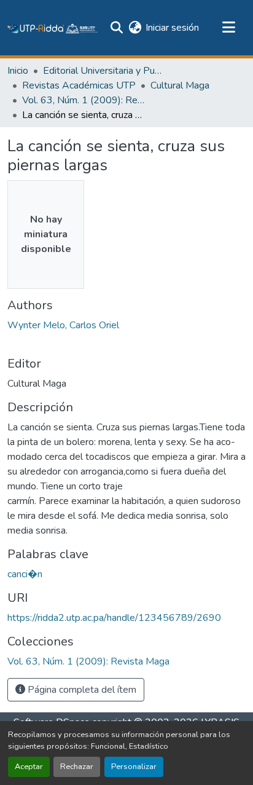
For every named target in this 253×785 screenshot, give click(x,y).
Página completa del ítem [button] (80, 689)
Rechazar (76, 766)
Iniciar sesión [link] (172, 27)
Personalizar (134, 766)
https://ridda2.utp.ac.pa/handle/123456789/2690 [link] (114, 618)
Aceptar (29, 766)
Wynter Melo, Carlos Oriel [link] (63, 325)
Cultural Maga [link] (179, 85)
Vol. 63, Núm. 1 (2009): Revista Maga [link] (83, 100)
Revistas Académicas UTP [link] (79, 85)
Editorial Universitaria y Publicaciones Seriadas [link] (104, 70)
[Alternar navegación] (228, 27)
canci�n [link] (24, 574)
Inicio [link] (17, 70)
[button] (52, 27)
